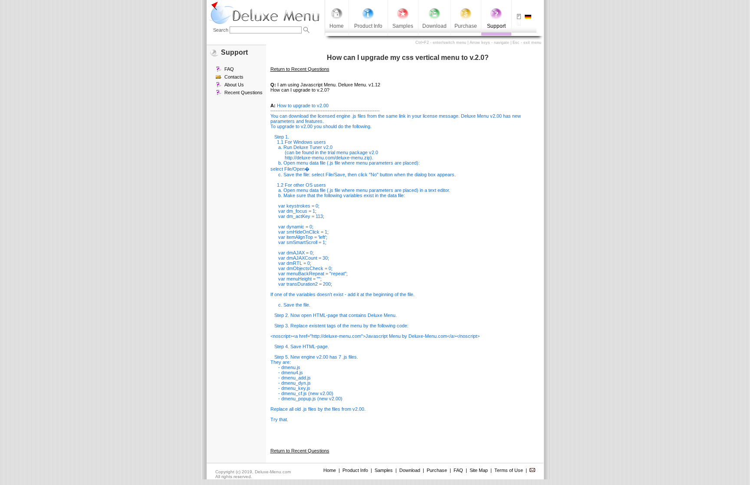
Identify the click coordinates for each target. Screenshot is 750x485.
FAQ (229, 69)
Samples (384, 470)
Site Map (479, 470)
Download (409, 470)
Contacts (233, 76)
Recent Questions (243, 92)
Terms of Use (508, 470)
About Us (234, 84)
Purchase (437, 470)
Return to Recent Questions (299, 69)
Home (329, 470)
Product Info (355, 470)
